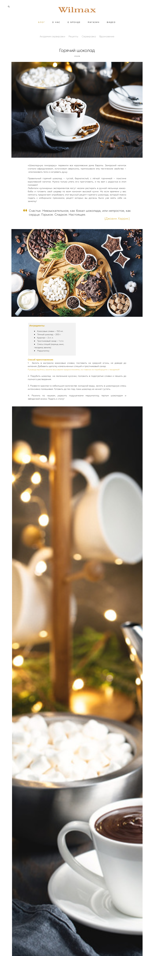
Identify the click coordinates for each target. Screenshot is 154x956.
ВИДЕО (111, 22)
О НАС (56, 22)
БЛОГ (41, 22)
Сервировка (89, 36)
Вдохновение (106, 36)
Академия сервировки (53, 36)
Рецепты (74, 36)
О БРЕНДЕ (74, 22)
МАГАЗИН (94, 22)
